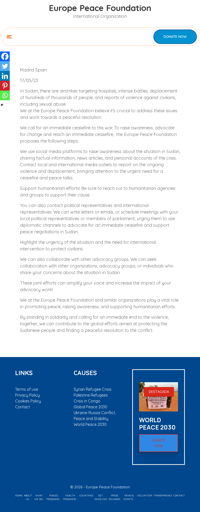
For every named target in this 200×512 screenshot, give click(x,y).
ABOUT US (28, 497)
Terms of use (26, 389)
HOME (18, 495)
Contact (22, 406)
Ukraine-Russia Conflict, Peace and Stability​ (95, 415)
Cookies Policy (28, 401)
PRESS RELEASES (114, 497)
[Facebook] (5, 56)
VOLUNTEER (144, 495)
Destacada (159, 391)
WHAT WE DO (38, 497)
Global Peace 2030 (90, 406)
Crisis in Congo (87, 401)
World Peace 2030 (90, 424)
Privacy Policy (27, 395)
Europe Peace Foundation (100, 8)
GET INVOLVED (100, 497)
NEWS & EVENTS (128, 497)
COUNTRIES (86, 495)
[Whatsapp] (5, 95)
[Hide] (2, 105)
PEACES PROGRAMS (52, 497)
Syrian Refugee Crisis (92, 389)
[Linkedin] (5, 76)
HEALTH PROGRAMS (69, 497)
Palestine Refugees (91, 395)
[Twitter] (5, 66)
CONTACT (179, 495)
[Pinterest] (5, 86)
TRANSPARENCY (162, 495)
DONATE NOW (175, 36)
